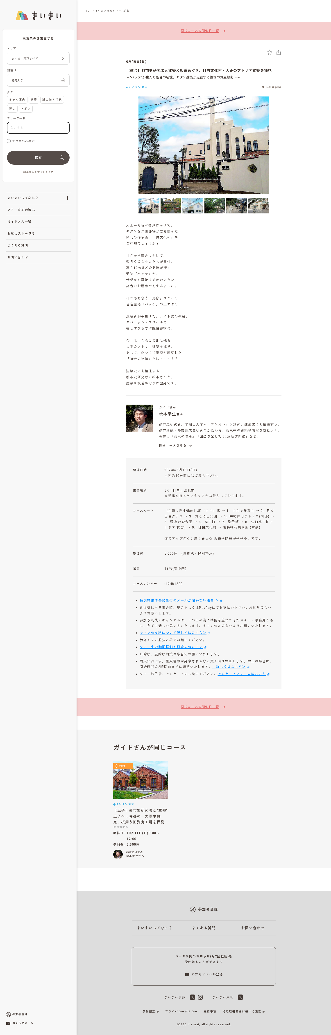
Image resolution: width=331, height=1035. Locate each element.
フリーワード (16, 118)
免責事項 (210, 1011)
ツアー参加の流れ (21, 210)
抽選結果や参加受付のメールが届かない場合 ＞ (179, 600)
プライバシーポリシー (181, 1011)
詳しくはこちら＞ (229, 667)
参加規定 (149, 1011)
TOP (89, 10)
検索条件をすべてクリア (38, 172)
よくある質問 (17, 245)
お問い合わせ (17, 257)
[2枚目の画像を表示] (171, 205)
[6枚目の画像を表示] (258, 205)
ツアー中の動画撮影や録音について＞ (171, 647)
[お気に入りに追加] (269, 52)
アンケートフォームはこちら (242, 674)
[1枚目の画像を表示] (148, 205)
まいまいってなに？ (23, 198)
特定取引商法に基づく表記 (242, 1011)
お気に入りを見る (21, 233)
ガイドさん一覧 (19, 222)
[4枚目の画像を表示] (214, 205)
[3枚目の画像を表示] (192, 205)
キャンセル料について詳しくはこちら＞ (173, 633)
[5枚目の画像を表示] (236, 205)
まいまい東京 (103, 10)
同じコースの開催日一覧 (200, 31)
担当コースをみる (173, 445)
